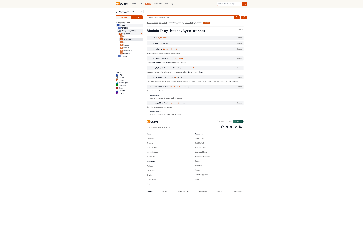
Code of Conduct (237, 191)
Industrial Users (152, 147)
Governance (203, 191)
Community (158, 4)
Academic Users (152, 152)
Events (149, 175)
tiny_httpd (122, 11)
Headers (126, 45)
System (239, 121)
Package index (152, 23)
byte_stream (163, 38)
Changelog (150, 138)
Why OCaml (151, 156)
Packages (148, 4)
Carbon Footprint (183, 191)
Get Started (199, 143)
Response (126, 53)
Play (171, 4)
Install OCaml (199, 138)
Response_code (128, 51)
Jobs (148, 184)
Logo (197, 179)
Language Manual (201, 152)
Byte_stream (127, 39)
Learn (134, 4)
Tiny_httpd (126, 34)
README (124, 28)
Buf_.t (172, 87)
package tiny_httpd (123, 23)
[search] (244, 4)
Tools (140, 4)
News (166, 4)
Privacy (219, 191)
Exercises (198, 166)
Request (126, 48)
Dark (230, 121)
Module (206, 23)
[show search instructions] (244, 17)
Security (165, 191)
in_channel (167, 49)
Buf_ (124, 36)
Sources (124, 56)
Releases (150, 143)
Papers (197, 170)
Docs (137, 17)
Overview (123, 17)
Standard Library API (202, 156)
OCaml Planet (151, 179)
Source (241, 29)
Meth (125, 42)
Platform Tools (200, 147)
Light (222, 121)
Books (197, 161)
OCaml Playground (201, 175)
